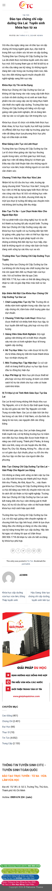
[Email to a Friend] (28, 550)
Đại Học (6, 726)
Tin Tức (26, 15)
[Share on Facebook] (18, 550)
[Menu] (4, 5)
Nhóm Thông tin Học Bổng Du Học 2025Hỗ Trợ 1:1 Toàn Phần (19, 883)
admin (40, 35)
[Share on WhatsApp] (13, 550)
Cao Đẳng (7, 715)
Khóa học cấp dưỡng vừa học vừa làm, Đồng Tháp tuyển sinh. (13, 596)
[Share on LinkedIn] (39, 550)
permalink (26, 564)
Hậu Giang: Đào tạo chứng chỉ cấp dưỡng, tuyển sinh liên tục (39, 596)
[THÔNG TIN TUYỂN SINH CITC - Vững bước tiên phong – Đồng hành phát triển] (26, 5)
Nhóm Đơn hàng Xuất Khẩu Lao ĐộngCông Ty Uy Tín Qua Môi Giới (18, 877)
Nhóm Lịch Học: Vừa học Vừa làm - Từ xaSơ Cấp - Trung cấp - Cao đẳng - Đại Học (20, 871)
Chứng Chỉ (7, 721)
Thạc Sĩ (6, 732)
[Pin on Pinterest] (33, 550)
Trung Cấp (7, 743)
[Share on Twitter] (23, 550)
